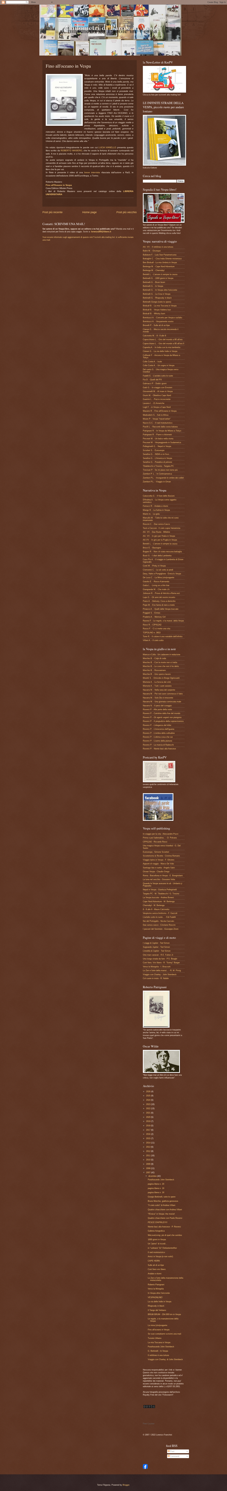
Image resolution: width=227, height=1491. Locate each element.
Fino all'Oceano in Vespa (59, 185)
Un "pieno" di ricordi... (157, 1243)
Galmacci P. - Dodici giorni (154, 383)
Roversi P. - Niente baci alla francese (159, 749)
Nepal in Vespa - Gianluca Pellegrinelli (160, 889)
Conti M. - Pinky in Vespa (154, 566)
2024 (148, 1100)
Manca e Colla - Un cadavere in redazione (161, 654)
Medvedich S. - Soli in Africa (155, 415)
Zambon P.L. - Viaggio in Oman (157, 481)
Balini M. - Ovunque (152, 251)
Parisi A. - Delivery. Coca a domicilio (159, 601)
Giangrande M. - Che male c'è (156, 589)
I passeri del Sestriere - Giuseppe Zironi (160, 929)
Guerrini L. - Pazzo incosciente (156, 399)
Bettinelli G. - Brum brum (154, 282)
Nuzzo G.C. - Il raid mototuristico (157, 423)
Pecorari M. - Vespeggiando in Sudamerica (162, 442)
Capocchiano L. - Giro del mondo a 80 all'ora (162, 339)
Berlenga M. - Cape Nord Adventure (158, 266)
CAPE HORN (154, 1261)
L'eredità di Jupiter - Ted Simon (156, 951)
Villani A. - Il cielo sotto (153, 640)
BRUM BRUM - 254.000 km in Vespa (164, 1314)
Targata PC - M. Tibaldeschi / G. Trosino (161, 893)
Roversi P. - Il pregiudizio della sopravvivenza (163, 721)
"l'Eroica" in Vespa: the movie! (161, 1214)
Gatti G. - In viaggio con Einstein (157, 387)
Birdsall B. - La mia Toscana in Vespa (160, 306)
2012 (148, 1151)
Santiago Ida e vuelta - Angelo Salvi (159, 868)
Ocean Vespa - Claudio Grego (156, 871)
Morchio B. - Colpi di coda (154, 658)
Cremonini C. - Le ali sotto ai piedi (158, 570)
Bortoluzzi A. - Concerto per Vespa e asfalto (162, 317)
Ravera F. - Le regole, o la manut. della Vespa (163, 621)
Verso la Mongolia (156, 1289)
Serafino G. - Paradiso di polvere (157, 462)
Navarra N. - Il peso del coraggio (157, 705)
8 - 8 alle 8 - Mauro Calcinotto (156, 909)
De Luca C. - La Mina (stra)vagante (158, 577)
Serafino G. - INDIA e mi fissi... (157, 454)
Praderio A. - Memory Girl (154, 617)
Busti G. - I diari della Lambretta (157, 555)
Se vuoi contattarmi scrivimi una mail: (165, 1334)
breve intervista (92, 172)
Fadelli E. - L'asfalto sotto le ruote (158, 376)
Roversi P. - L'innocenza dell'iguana (158, 729)
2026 (148, 1091)
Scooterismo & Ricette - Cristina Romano (161, 856)
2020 (148, 1117)
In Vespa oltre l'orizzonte (159, 1293)
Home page (89, 212)
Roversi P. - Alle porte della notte (157, 709)
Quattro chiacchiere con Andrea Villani (165, 1209)
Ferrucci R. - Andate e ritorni (155, 506)
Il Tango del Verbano (157, 1310)
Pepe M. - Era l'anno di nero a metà (158, 605)
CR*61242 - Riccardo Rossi (155, 842)
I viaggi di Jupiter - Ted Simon (156, 943)
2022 (148, 1108)
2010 (148, 1160)
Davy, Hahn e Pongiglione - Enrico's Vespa (162, 573)
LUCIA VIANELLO (107, 147)
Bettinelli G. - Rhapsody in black (157, 298)
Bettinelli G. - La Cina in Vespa (156, 294)
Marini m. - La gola (151, 514)
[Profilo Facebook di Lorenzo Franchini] (145, 1468)
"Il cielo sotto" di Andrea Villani (161, 1205)
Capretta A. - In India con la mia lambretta (161, 347)
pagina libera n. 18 (156, 1192)
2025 (148, 1095)
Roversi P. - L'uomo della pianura (157, 741)
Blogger (126, 1485)
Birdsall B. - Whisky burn (154, 313)
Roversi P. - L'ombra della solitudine (159, 733)
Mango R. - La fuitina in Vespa (156, 510)
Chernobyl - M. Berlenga (153, 905)
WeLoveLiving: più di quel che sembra (165, 1235)
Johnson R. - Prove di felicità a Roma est (161, 593)
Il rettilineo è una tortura (158, 1355)
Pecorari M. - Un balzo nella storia (158, 438)
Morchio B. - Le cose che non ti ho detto (161, 666)
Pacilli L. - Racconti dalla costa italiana (160, 427)
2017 (148, 1130)
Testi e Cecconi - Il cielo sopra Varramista (161, 528)
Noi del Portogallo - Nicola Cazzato (158, 921)
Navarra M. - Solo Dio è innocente (158, 698)
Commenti (174, 1456)
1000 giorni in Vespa (157, 1239)
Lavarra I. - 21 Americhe (153, 403)
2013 (148, 1147)
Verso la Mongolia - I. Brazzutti (156, 966)
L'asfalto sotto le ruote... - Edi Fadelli (159, 917)
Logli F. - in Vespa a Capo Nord (157, 407)
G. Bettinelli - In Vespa (158, 1351)
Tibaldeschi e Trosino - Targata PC (158, 466)
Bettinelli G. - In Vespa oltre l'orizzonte (160, 290)
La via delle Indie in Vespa (159, 1301)
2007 (148, 1172)
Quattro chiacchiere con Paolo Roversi (165, 1218)
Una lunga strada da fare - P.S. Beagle (160, 959)
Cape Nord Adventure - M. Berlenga (158, 901)
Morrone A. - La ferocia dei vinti (157, 682)
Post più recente (52, 212)
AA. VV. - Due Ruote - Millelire (156, 532)
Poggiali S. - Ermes (151, 613)
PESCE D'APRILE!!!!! (157, 1222)
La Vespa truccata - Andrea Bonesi (158, 897)
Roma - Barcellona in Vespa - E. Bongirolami (163, 875)
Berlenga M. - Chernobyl (153, 270)
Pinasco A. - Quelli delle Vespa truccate (160, 609)
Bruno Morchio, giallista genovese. (163, 1201)
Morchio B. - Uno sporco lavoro (157, 674)
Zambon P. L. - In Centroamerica (157, 474)
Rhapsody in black (156, 1306)
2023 (148, 1104)
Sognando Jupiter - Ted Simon (156, 947)
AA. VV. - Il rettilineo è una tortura (158, 247)
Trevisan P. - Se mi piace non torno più (160, 470)
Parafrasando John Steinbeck (161, 1179)
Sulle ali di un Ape (156, 1265)
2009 (148, 1164)
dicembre (152, 1176)
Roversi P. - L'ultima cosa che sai (158, 737)
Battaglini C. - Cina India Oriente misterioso (162, 258)
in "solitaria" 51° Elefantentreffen (162, 1248)
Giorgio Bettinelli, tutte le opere (161, 1197)
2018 (148, 1125)
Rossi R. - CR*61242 (152, 625)
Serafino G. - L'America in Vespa (157, 458)
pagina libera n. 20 (156, 1184)
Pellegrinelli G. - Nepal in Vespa (157, 446)
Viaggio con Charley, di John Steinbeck (165, 1359)
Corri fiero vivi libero (157, 1269)
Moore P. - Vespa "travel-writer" (157, 419)
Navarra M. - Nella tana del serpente (159, 690)
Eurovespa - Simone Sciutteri (156, 852)
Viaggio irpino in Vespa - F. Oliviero (158, 860)
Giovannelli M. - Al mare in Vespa (158, 391)
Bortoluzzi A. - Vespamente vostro (158, 321)
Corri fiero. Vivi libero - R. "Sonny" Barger (161, 962)
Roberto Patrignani (156, 1284)
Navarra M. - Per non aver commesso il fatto (163, 694)
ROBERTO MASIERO (71, 150)
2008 (148, 1168)
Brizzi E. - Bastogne (152, 548)
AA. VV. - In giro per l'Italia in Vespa (159, 536)
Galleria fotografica (156, 1231)
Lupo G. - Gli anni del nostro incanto (159, 597)
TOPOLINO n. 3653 (151, 632)
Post (172, 1451)
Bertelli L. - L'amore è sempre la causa (160, 274)
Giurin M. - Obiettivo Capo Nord (157, 395)
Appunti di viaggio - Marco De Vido (158, 863)
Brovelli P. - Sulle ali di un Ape (156, 325)
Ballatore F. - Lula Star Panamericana (159, 255)
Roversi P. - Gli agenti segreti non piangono (162, 717)
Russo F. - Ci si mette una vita (156, 628)
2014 (148, 1143)
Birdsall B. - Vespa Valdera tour (157, 310)
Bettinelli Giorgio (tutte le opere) (157, 302)
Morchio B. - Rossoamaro (154, 670)
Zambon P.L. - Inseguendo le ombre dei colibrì (163, 478)
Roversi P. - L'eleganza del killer (157, 725)
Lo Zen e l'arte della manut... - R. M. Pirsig (162, 970)
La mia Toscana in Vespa (159, 1342)
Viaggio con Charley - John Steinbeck (160, 974)
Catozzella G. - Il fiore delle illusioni (158, 496)
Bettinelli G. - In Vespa (153, 286)
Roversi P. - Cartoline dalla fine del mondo (161, 713)
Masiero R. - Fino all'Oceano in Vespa (160, 411)
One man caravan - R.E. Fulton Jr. (158, 955)
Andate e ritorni (154, 1273)
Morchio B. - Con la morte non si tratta (160, 662)
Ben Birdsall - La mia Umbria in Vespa (160, 262)
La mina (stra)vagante (157, 1325)
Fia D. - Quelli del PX (152, 379)
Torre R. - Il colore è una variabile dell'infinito (162, 636)
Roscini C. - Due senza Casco (156, 524)
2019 (148, 1121)
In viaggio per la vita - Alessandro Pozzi (160, 834)
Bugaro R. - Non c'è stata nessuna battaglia (162, 551)
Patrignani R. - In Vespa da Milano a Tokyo (162, 431)
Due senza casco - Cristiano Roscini (159, 925)
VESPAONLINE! (155, 1297)
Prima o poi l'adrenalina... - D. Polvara (160, 838)
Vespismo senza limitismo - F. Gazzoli (160, 913)
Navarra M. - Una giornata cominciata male (162, 701)
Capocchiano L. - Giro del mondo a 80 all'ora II (163, 343)
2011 (148, 1155)
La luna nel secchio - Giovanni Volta (159, 879)
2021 (148, 1113)
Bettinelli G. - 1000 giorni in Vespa (158, 278)
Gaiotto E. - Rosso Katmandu (156, 581)
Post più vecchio (126, 212)
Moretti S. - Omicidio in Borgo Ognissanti (161, 678)
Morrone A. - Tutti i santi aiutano (157, 686)
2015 (148, 1138)
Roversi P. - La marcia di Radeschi (158, 745)
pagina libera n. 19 (156, 1188)
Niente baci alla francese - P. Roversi (164, 1227)
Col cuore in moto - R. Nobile (156, 978)
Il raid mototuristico (156, 1252)
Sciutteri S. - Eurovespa (153, 450)
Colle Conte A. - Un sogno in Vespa (158, 365)
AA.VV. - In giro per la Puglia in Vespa (160, 540)
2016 (148, 1134)
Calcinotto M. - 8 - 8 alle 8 (154, 335)
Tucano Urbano (154, 1338)
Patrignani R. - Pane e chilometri (157, 434)
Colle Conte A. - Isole (152, 361)
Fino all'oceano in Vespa (158, 1329)
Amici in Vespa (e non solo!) (160, 1256)
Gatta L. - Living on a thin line (156, 585)
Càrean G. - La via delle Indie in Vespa (160, 351)
